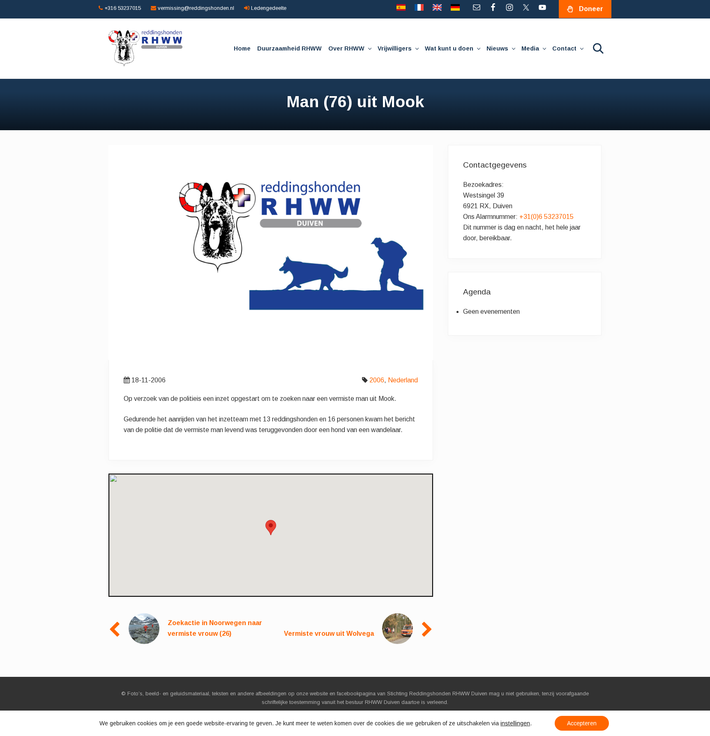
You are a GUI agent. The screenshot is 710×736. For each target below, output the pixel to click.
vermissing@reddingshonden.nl (195, 8)
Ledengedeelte (267, 8)
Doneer (591, 8)
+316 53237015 (122, 8)
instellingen (515, 723)
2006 (376, 380)
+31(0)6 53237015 (546, 216)
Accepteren (582, 723)
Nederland (403, 380)
